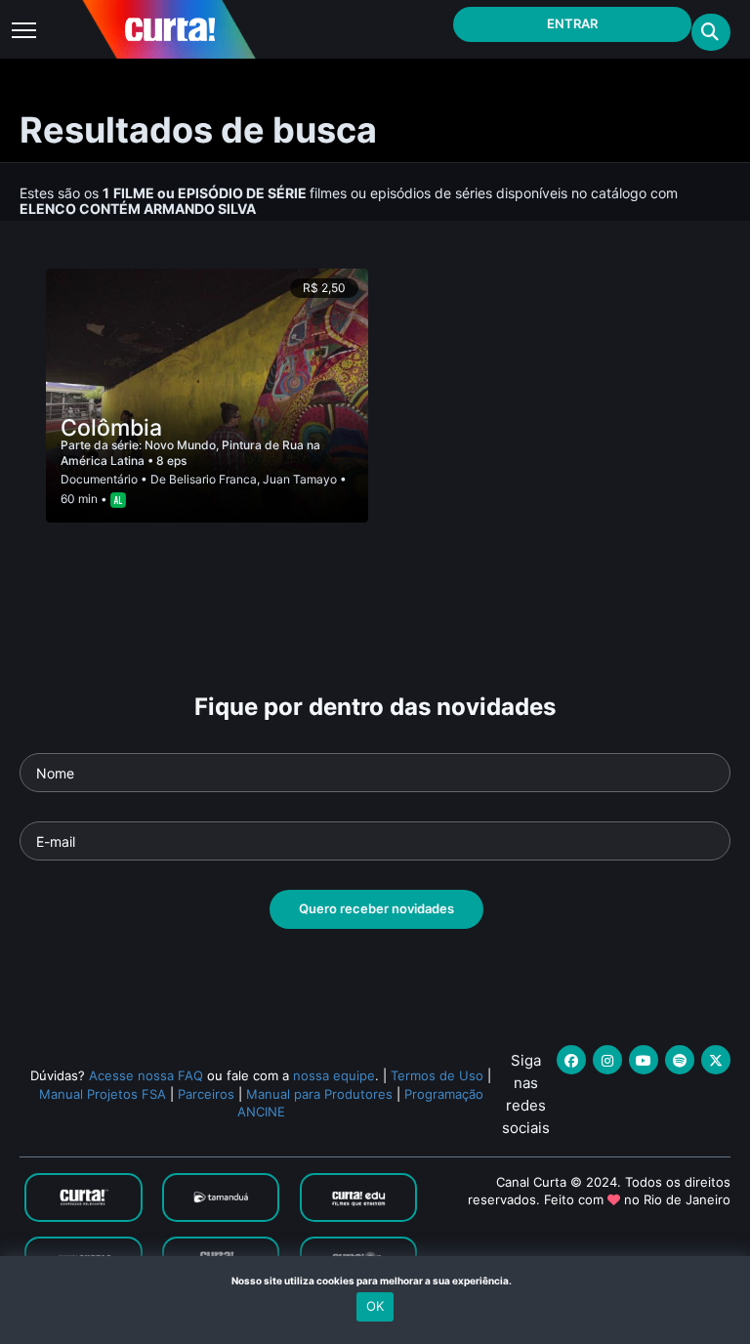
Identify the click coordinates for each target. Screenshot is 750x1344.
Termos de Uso (437, 1075)
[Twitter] (715, 1059)
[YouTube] (643, 1059)
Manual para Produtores (319, 1094)
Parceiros (206, 1094)
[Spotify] (679, 1059)
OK (375, 1306)
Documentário (99, 479)
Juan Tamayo (300, 479)
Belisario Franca (213, 479)
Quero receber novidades (376, 908)
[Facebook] (571, 1059)
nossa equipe (334, 1075)
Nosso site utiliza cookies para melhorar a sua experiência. (375, 1280)
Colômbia (111, 427)
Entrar (572, 23)
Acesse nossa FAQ (146, 1075)
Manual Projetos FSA (102, 1094)
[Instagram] (607, 1059)
